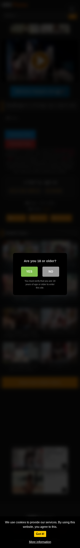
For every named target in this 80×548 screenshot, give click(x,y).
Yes (29, 271)
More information (40, 542)
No (51, 271)
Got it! (40, 533)
